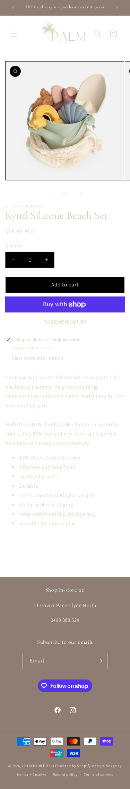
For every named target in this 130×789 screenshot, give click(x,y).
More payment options (65, 321)
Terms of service (98, 774)
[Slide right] (80, 193)
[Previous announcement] (12, 7)
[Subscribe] (99, 661)
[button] (13, 33)
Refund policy (65, 774)
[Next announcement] (117, 7)
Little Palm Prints (38, 765)
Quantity (14, 246)
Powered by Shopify (73, 765)
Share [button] (19, 544)
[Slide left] (50, 193)
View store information (37, 358)
